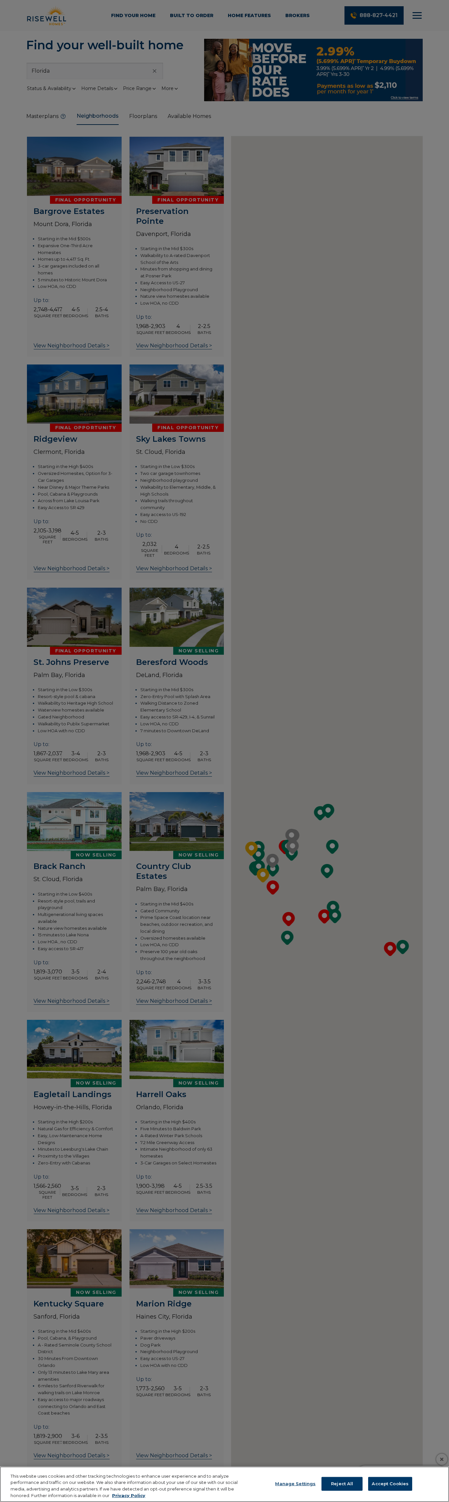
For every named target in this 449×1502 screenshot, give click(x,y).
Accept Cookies (390, 1483)
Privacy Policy (128, 1495)
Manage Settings (295, 1483)
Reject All (342, 1483)
